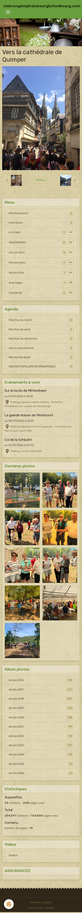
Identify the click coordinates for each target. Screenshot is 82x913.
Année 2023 (40, 745)
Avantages (16, 282)
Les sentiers (17, 252)
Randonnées (17, 262)
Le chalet (15, 232)
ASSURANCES (17, 242)
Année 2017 (40, 689)
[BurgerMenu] (8, 12)
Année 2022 (40, 736)
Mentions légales (41, 902)
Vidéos (13, 855)
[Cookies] (9, 904)
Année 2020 (40, 717)
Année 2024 (40, 754)
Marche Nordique (40, 357)
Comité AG (15, 292)
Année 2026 (40, 773)
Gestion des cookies (41, 907)
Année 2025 (40, 763)
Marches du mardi (40, 320)
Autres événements (40, 348)
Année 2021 (40, 726)
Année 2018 (40, 698)
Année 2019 (40, 708)
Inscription (16, 222)
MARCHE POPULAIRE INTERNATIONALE (40, 366)
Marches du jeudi (40, 329)
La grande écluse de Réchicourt (29, 415)
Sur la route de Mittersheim (26, 391)
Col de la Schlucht (18, 440)
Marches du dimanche (40, 338)
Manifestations (18, 213)
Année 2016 (40, 680)
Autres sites (16, 272)
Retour (41, 180)
